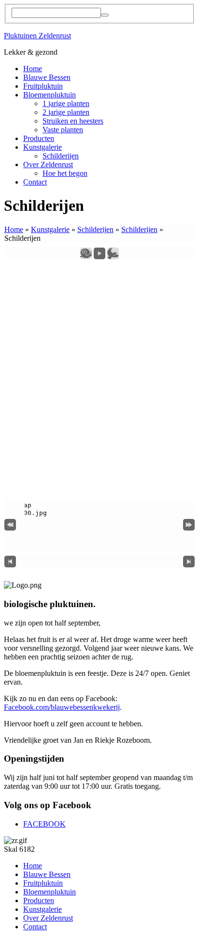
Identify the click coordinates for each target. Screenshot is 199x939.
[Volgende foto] (189, 561)
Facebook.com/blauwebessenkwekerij (62, 707)
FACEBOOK (44, 824)
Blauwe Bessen (47, 77)
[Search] (105, 15)
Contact (35, 182)
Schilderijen (61, 156)
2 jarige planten (66, 112)
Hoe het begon (65, 173)
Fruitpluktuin (43, 86)
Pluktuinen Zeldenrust (37, 35)
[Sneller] (113, 253)
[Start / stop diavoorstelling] (99, 253)
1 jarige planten (66, 103)
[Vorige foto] (10, 561)
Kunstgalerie (42, 147)
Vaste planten (63, 129)
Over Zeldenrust (48, 164)
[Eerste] (10, 524)
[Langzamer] (86, 253)
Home (32, 68)
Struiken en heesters (73, 121)
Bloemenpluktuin (49, 95)
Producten (38, 138)
